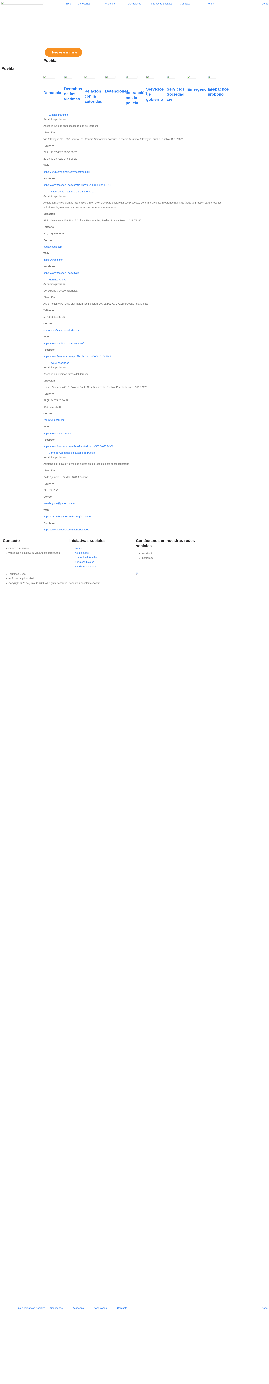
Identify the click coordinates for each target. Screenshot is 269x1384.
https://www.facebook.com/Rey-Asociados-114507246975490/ (78, 446)
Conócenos (84, 3)
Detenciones (117, 91)
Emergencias (199, 89)
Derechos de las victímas (73, 94)
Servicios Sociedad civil (176, 94)
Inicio (68, 3)
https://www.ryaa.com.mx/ (57, 433)
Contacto (185, 3)
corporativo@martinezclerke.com (61, 330)
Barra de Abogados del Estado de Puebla (72, 452)
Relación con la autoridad (93, 96)
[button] (134, 115)
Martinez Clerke (57, 279)
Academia (109, 3)
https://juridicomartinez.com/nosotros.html (66, 172)
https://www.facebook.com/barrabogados (66, 529)
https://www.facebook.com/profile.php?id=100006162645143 (77, 356)
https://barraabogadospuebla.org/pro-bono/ (67, 516)
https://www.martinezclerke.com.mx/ (63, 343)
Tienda (210, 3)
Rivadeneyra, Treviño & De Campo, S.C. (71, 191)
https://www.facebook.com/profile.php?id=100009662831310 (77, 185)
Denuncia (52, 93)
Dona (265, 3)
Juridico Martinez (58, 114)
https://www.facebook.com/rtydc (61, 273)
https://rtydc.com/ (53, 259)
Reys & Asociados (59, 363)
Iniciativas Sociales (161, 3)
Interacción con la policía (136, 98)
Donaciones (134, 3)
